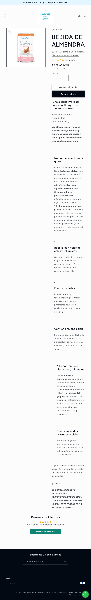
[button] (5, 15)
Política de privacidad (77, 592)
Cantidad (55, 73)
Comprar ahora (68, 94)
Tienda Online (43, 592)
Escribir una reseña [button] (45, 531)
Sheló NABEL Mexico (29, 592)
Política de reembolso (58, 592)
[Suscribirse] (65, 561)
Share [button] (57, 484)
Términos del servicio (77, 595)
